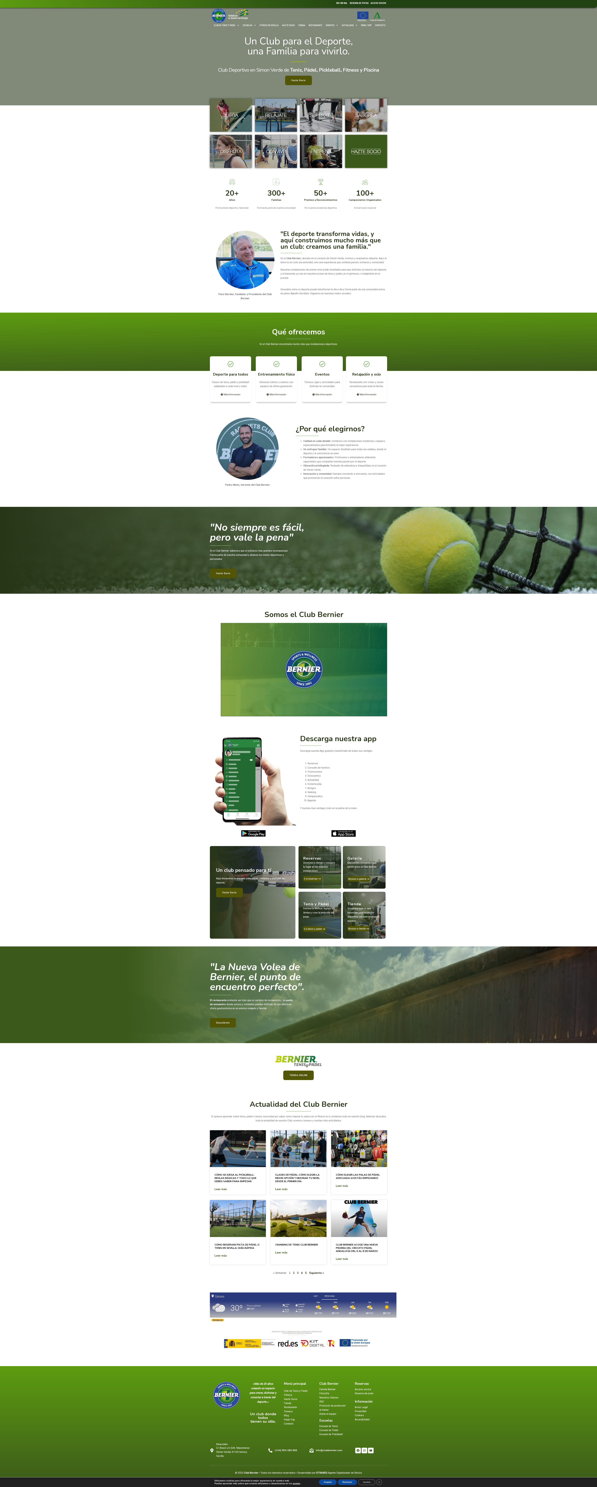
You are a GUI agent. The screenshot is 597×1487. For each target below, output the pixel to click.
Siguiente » (316, 1273)
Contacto (380, 25)
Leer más (221, 1189)
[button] (304, 669)
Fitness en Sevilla (269, 25)
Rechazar (347, 1482)
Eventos (330, 25)
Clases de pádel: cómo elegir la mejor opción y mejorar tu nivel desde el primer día (297, 1178)
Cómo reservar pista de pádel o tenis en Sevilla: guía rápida (237, 1246)
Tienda (301, 25)
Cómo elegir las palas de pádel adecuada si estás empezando (358, 1176)
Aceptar (328, 1482)
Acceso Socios (378, 3)
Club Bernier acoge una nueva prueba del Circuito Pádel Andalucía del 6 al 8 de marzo (357, 1248)
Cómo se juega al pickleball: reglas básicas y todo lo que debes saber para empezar (235, 1178)
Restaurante (315, 25)
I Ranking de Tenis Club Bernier (296, 1244)
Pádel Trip (366, 25)
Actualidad (348, 25)
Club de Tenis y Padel (225, 25)
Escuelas (247, 25)
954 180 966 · (342, 3)
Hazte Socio (288, 25)
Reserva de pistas (359, 3)
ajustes (296, 1483)
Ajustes (366, 1482)
